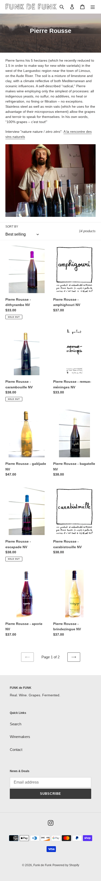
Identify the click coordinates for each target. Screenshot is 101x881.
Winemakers (20, 737)
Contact (16, 749)
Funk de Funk (42, 865)
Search (15, 724)
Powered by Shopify (65, 865)
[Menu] (93, 6)
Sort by (11, 226)
